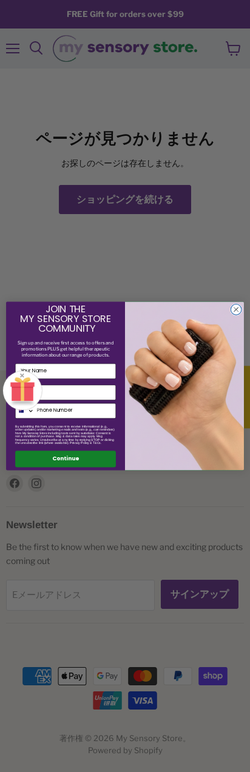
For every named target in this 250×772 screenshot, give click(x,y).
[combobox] (25, 410)
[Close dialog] (236, 309)
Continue (65, 459)
